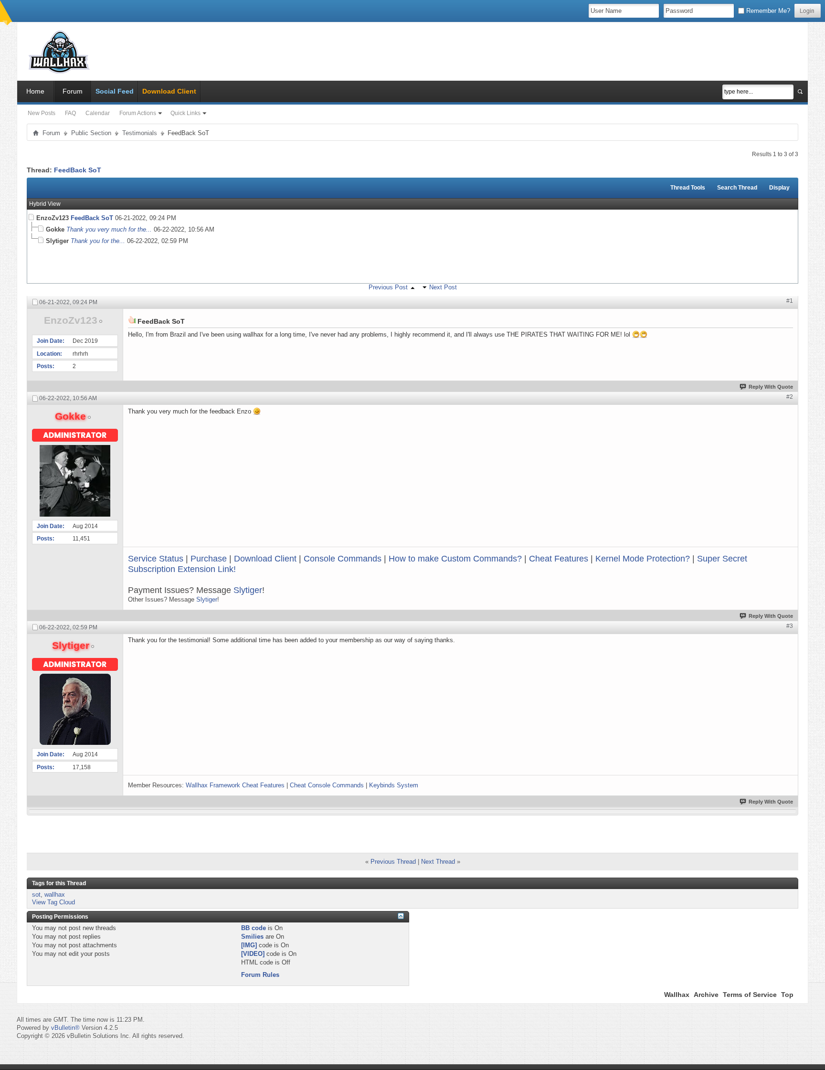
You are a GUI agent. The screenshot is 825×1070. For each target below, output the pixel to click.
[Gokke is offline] (75, 481)
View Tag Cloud (53, 902)
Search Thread (737, 187)
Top (787, 994)
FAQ (70, 113)
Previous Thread (393, 861)
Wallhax (676, 994)
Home (35, 91)
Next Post (443, 287)
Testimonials (139, 133)
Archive (706, 994)
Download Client (265, 558)
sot (36, 894)
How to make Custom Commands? (455, 558)
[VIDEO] (252, 953)
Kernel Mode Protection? (642, 558)
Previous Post (388, 287)
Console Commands (342, 558)
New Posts (41, 113)
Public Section (91, 133)
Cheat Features (558, 558)
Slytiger (247, 590)
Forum (73, 91)
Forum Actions (137, 113)
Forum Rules (260, 974)
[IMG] (249, 945)
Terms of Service (750, 994)
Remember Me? (767, 10)
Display (779, 187)
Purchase (208, 558)
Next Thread (438, 861)
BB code (253, 928)
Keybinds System (393, 785)
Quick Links (185, 113)
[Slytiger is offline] (75, 709)
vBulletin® (65, 1027)
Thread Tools (687, 187)
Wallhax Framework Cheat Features (235, 785)
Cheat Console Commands (327, 785)
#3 (789, 626)
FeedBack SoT (77, 170)
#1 (789, 300)
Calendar (97, 113)
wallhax (54, 894)
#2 (789, 396)
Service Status (155, 558)
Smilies (252, 936)
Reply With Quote (771, 387)
